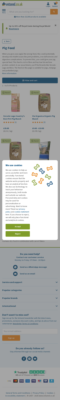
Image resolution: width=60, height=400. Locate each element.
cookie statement (22, 212)
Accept (18, 226)
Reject (18, 233)
